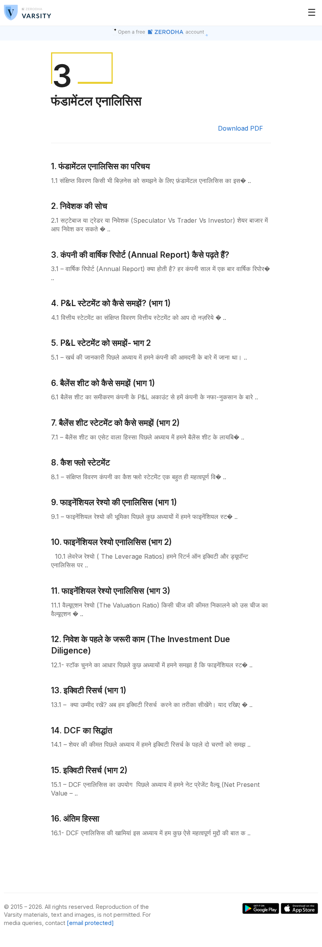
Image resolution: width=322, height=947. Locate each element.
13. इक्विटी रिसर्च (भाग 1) (88, 690)
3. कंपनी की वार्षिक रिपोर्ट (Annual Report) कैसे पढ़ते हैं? (140, 255)
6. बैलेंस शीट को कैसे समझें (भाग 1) (103, 383)
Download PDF (240, 128)
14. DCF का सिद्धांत (81, 730)
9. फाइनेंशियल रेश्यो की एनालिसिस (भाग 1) (114, 502)
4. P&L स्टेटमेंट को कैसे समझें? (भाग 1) (111, 303)
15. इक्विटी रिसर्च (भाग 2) (89, 770)
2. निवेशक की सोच (79, 206)
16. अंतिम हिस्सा (75, 818)
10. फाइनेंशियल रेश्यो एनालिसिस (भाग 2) (111, 542)
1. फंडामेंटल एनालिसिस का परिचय (100, 166)
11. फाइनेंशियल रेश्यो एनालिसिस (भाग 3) (110, 591)
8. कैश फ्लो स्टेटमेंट (80, 462)
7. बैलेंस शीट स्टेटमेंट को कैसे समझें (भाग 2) (115, 423)
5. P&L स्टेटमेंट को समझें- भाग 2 (101, 343)
